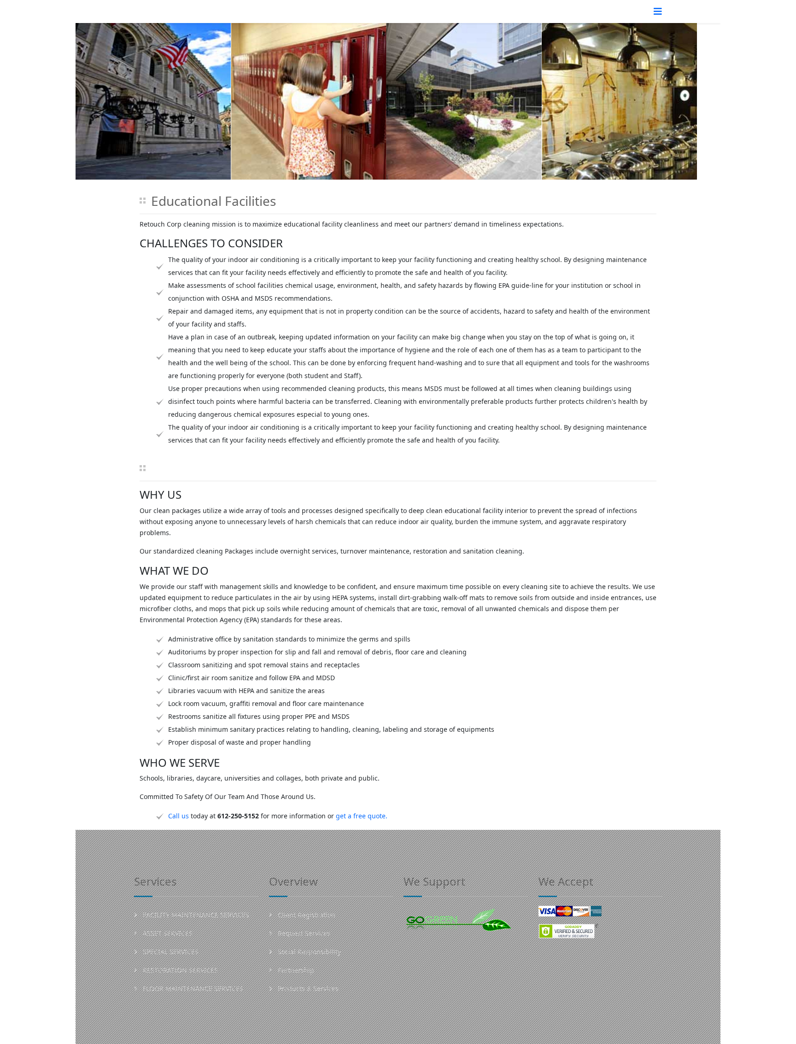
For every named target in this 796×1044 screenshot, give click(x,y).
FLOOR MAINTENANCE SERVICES (192, 988)
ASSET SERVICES (167, 933)
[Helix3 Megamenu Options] (658, 11)
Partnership (295, 970)
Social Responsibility (308, 951)
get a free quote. (361, 815)
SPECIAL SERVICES (170, 951)
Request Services (303, 933)
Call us (178, 815)
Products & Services (307, 988)
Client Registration (305, 914)
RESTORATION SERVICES (179, 970)
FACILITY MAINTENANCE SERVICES (195, 914)
